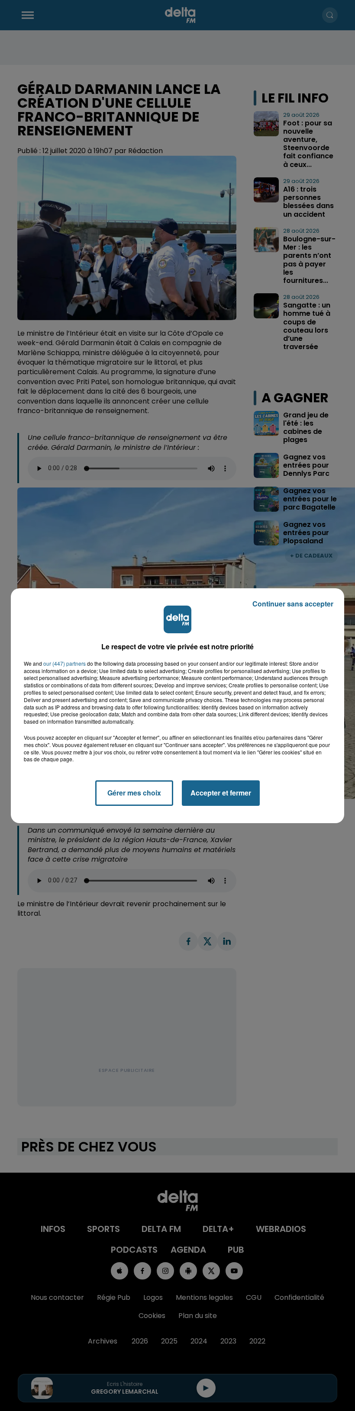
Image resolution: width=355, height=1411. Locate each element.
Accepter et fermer (220, 793)
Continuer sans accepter (292, 604)
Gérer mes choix (134, 793)
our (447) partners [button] (64, 663)
